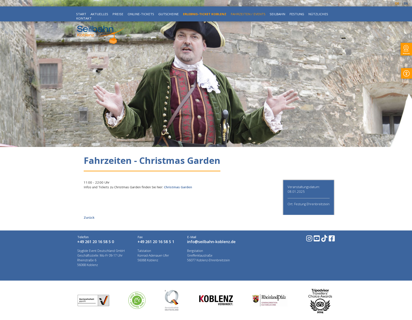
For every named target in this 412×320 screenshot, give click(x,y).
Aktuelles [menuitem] (99, 14)
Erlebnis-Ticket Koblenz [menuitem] (204, 14)
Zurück (89, 217)
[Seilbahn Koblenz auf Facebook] (331, 240)
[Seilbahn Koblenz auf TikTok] (324, 240)
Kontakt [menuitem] (84, 18)
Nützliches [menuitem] (318, 14)
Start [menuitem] (81, 14)
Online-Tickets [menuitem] (141, 14)
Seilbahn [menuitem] (277, 14)
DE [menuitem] (397, 3)
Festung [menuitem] (296, 14)
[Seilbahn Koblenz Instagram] (309, 240)
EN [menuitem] (406, 3)
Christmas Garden (178, 187)
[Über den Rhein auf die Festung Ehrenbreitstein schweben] (101, 42)
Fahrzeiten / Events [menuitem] (248, 14)
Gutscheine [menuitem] (168, 14)
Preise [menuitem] (117, 14)
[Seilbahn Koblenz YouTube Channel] (316, 240)
